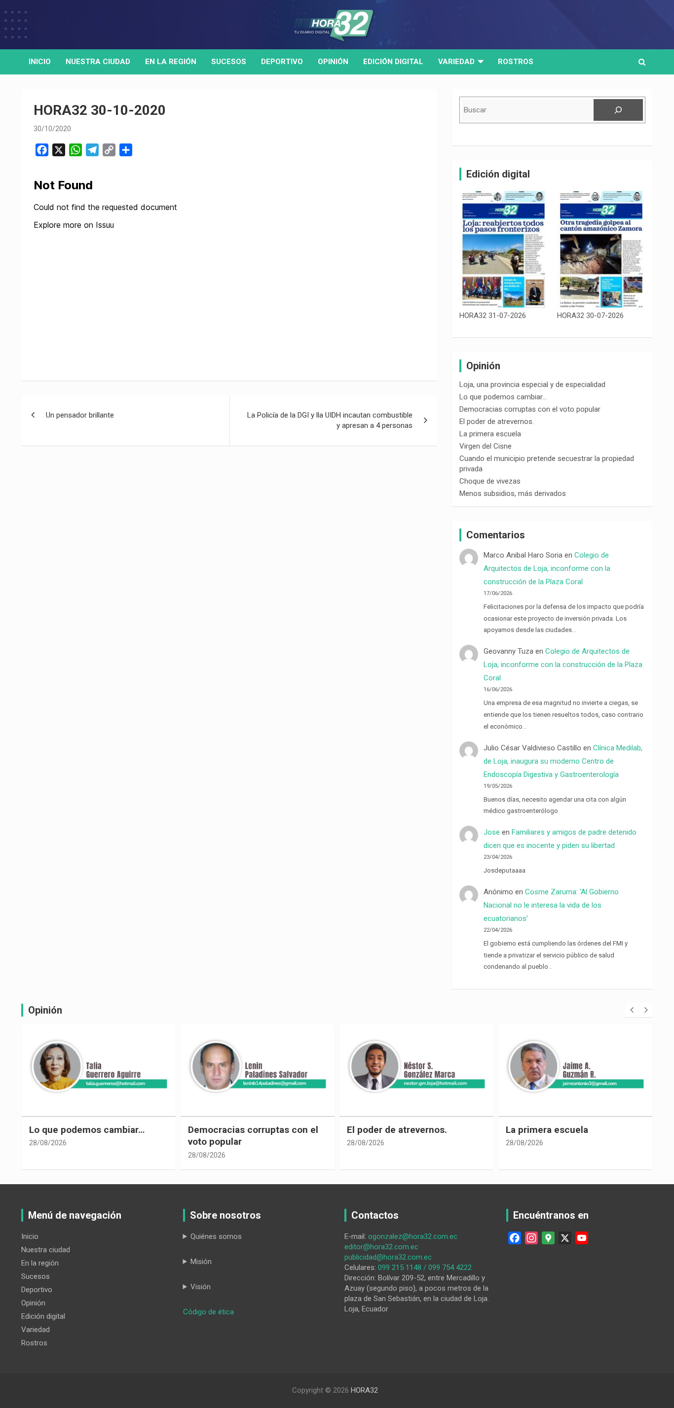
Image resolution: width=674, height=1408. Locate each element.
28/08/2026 (48, 1155)
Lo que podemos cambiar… (503, 396)
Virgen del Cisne (485, 446)
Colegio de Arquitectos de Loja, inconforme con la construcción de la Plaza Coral (547, 568)
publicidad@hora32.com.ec (388, 1257)
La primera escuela (490, 433)
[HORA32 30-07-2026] (601, 249)
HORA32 (364, 1390)
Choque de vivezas (490, 481)
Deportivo (282, 61)
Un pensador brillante (80, 415)
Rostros (515, 61)
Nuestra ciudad (45, 1249)
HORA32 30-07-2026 (590, 315)
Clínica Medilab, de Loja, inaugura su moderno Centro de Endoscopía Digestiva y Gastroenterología (563, 761)
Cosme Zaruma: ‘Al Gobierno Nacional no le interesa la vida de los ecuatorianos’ (551, 905)
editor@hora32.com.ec (381, 1246)
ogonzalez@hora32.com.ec (412, 1236)
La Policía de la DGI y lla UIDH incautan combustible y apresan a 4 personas (329, 420)
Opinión (333, 61)
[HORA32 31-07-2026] (503, 249)
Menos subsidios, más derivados (512, 493)
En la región (170, 61)
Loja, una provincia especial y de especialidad (532, 384)
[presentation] (631, 1010)
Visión (200, 1286)
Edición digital (393, 61)
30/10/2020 (52, 129)
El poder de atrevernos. (496, 421)
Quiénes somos (216, 1236)
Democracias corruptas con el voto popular (529, 409)
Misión (201, 1261)
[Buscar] (618, 110)
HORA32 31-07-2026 (492, 315)
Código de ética (208, 1311)
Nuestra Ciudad (98, 61)
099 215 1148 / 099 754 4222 (425, 1267)
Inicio (40, 61)
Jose (492, 832)
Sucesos (228, 61)
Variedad (456, 61)
